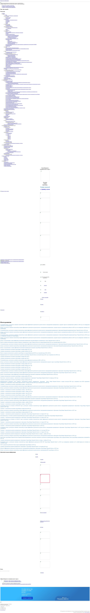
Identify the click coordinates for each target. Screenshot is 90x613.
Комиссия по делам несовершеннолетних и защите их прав (15, 107)
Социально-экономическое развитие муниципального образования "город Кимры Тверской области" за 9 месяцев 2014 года (24, 446)
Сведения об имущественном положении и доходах (14, 143)
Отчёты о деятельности (9, 152)
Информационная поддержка (12, 36)
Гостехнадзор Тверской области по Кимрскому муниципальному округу (17, 60)
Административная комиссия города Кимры (13, 71)
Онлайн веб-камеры (7, 78)
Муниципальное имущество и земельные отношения (14, 32)
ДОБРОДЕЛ (85, 455)
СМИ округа (6, 77)
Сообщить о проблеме (27, 598)
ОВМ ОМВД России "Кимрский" (11, 61)
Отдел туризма (8, 99)
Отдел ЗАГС (8, 88)
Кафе (7, 23)
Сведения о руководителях (8, 146)
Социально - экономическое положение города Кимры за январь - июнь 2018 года (16, 403)
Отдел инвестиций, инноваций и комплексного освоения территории (17, 98)
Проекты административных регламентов (14, 123)
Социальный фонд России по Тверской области (13, 58)
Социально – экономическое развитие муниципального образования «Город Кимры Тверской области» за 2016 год (22, 425)
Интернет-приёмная (9, 118)
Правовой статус (7, 126)
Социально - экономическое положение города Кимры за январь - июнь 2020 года (16, 384)
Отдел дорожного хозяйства (10, 95)
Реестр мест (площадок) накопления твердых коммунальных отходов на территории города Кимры (24, 94)
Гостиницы (8, 21)
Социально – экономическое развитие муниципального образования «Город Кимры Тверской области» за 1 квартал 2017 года (24, 422)
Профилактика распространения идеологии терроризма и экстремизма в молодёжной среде (22, 91)
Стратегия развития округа (10, 34)
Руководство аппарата (9, 131)
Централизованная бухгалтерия (11, 106)
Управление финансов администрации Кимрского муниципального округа (18, 82)
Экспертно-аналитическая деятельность (14, 151)
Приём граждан (6, 144)
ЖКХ (7, 29)
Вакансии (7, 114)
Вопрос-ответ (10, 41)
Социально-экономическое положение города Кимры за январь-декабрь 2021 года (16, 363)
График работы (6, 117)
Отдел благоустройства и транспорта (12, 93)
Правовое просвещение (11, 56)
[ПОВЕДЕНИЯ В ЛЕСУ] (12, 259)
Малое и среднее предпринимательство (12, 35)
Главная (3, 13)
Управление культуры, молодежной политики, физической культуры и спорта (18, 89)
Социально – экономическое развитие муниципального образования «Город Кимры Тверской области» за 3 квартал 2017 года (24, 413)
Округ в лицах (8, 17)
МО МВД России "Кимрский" (11, 57)
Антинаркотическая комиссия (11, 72)
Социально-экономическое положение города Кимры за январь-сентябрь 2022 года (16, 351)
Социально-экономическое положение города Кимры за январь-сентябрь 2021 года (16, 365)
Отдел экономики (9, 86)
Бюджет (7, 33)
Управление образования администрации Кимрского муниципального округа (18, 87)
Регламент (5, 157)
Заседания (7, 140)
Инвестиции (8, 46)
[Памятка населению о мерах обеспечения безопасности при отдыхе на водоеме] (5, 263)
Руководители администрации (9, 108)
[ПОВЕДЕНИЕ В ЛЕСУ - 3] (4, 262)
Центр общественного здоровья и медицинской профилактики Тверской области (19, 62)
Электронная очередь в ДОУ (10, 121)
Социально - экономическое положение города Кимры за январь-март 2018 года (15, 408)
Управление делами (9, 81)
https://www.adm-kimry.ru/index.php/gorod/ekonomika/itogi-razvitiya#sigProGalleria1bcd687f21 (16, 584)
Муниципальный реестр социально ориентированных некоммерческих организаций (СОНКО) (21, 44)
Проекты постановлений (8, 163)
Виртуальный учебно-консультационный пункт (13, 69)
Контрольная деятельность (12, 150)
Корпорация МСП (9, 39)
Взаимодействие (6, 153)
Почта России (8, 66)
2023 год (9, 138)
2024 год (9, 137)
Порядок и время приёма (10, 119)
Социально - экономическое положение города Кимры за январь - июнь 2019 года (16, 393)
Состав (5, 156)
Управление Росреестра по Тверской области (13, 59)
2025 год (9, 136)
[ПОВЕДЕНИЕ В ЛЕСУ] (12, 261)
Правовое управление (9, 85)
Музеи (7, 22)
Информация (6, 160)
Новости (7, 111)
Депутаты (7, 130)
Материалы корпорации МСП (12, 42)
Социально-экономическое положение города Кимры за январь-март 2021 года (15, 367)
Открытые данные (7, 116)
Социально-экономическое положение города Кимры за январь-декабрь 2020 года (16, 376)
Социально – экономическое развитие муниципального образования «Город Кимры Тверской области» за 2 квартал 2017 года (24, 417)
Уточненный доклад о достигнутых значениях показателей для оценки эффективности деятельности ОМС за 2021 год (22, 360)
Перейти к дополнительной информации (8, 7)
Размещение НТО (9, 45)
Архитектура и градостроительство (11, 27)
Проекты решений (9, 133)
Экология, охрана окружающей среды (12, 38)
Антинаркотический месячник (11, 73)
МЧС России (8, 65)
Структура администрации (8, 80)
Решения (7, 134)
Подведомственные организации (9, 109)
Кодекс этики (6, 159)
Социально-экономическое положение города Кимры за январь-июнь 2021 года (15, 369)
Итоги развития (8, 31)
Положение (6, 158)
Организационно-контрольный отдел (12, 104)
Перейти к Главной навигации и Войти (8, 6)
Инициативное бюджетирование (9, 75)
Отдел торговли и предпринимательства (12, 97)
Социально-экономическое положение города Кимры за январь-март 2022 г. (14, 358)
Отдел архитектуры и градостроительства (12, 96)
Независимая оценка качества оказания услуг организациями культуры (17, 48)
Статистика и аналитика (12, 37)
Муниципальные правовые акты (9, 162)
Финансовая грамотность (8, 79)
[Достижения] (4, 191)
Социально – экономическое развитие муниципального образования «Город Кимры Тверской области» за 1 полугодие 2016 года (24, 430)
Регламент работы (9, 141)
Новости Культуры (9, 49)
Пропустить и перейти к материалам (8, 5)
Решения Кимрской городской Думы (10, 164)
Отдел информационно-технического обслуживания (14, 105)
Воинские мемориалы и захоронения (12, 15)
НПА (9, 40)
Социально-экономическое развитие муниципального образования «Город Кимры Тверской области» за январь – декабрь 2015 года (25, 433)
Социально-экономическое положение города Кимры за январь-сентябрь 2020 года (16, 379)
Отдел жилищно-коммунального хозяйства (13, 92)
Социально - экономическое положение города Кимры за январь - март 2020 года (15, 389)
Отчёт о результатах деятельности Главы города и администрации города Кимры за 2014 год (18, 444)
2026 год (9, 135)
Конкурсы (9, 28)
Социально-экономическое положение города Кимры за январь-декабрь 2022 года (16, 349)
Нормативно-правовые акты (10, 76)
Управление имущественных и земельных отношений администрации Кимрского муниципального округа (23, 84)
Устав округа (6, 161)
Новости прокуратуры (11, 55)
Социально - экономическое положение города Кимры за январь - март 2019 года (15, 395)
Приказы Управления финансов (13, 83)
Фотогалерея (8, 18)
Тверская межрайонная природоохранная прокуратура (14, 67)
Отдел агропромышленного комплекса (12, 100)
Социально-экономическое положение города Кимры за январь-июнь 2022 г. (15, 356)
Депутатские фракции (9, 129)
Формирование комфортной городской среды (11, 68)
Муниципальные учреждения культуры (12, 47)
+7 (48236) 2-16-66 (45, 189)
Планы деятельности (9, 149)
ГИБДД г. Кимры (8, 64)
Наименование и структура (8, 145)
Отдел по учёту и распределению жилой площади (14, 103)
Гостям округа (6, 19)
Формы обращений (7, 165)
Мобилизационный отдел (10, 102)
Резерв (7, 115)
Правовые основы (7, 147)
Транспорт (7, 20)
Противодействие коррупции (10, 113)
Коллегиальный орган (11, 43)
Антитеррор (8, 74)
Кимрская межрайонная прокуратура (12, 54)
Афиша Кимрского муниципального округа (13, 50)
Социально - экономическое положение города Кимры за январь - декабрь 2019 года (16, 391)
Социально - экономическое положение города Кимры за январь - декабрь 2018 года (16, 402)
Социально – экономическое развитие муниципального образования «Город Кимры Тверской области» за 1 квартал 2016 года (24, 431)
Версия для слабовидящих (4, 0)
